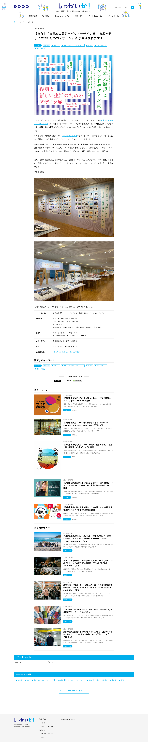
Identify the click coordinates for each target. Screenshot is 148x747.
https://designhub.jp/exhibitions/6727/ (66, 352)
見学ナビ (78, 16)
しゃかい (74, 6)
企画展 (90, 45)
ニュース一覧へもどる (74, 690)
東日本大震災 (41, 48)
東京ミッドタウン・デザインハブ (73, 45)
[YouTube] (27, 6)
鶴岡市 (91, 680)
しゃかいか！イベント (63, 16)
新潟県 (20, 680)
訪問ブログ (33, 16)
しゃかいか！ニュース (94, 16)
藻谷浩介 (123, 680)
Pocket (69, 380)
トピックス (49, 662)
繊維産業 (60, 680)
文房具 (114, 680)
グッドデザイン (101, 45)
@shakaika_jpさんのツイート (70, 719)
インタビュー (46, 16)
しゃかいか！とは (112, 16)
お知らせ (30, 22)
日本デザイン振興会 (69, 136)
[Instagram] (23, 6)
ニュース (21, 22)
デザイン (56, 45)
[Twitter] (19, 6)
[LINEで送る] (77, 380)
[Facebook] (15, 6)
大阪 (27, 680)
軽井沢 (105, 680)
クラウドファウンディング (76, 680)
